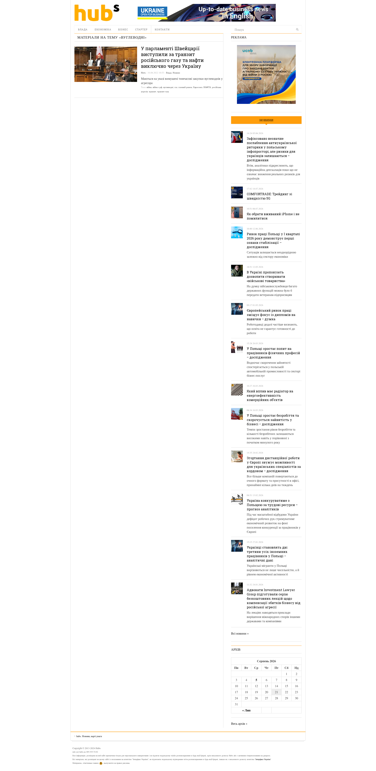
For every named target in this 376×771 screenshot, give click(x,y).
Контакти (162, 29)
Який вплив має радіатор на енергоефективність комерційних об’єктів (270, 395)
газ (175, 87)
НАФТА (207, 87)
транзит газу (163, 91)
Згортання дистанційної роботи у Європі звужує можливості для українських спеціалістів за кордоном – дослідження (274, 464)
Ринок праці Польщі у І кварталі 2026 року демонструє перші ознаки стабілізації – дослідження (273, 240)
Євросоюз (197, 87)
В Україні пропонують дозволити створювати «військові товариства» (266, 276)
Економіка (103, 29)
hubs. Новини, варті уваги (96, 13)
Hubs (143, 72)
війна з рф (157, 87)
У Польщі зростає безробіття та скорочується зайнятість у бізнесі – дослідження (273, 419)
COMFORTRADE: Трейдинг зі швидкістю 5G (269, 196)
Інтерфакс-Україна (263, 759)
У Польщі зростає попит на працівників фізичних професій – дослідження (273, 352)
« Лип (246, 710)
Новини (176, 72)
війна (149, 87)
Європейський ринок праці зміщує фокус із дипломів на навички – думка (271, 314)
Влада (83, 29)
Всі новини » (240, 633)
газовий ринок (185, 87)
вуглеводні (168, 87)
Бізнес (123, 29)
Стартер (141, 29)
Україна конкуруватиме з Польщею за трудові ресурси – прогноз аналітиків (272, 504)
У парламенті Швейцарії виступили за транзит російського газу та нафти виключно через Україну (172, 57)
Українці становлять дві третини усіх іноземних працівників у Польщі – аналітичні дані (267, 553)
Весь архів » (239, 723)
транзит (152, 91)
